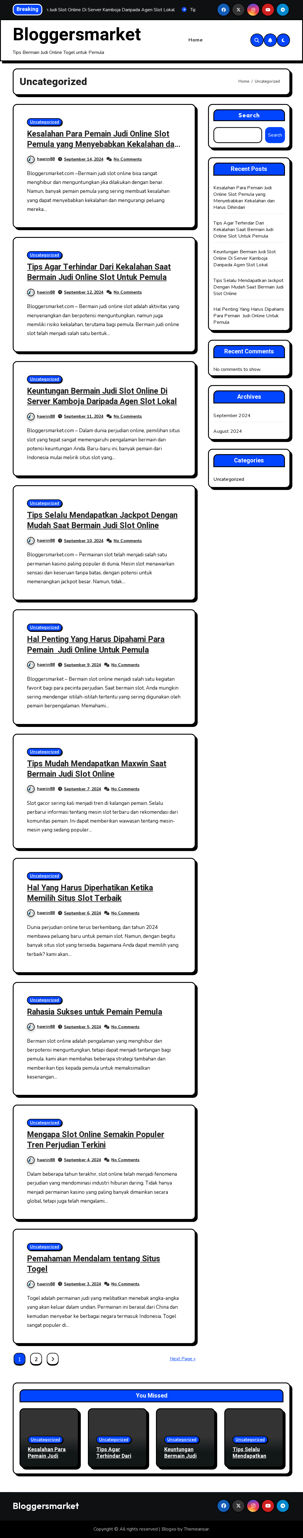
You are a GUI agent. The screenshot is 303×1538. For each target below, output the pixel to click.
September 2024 (232, 415)
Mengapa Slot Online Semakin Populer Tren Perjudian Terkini (95, 1140)
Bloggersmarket (77, 35)
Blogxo (169, 1529)
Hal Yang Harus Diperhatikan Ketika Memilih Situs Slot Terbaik (90, 893)
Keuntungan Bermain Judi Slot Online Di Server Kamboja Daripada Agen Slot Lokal (102, 396)
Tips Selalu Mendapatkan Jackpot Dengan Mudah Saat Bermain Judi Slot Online (102, 520)
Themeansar (196, 1529)
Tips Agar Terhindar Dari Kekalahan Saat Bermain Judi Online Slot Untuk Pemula (99, 272)
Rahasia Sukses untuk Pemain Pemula (94, 1012)
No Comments (128, 159)
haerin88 (46, 159)
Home (195, 40)
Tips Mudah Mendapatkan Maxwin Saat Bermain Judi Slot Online (96, 769)
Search (249, 115)
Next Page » (183, 1359)
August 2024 (227, 431)
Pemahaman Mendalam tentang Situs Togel (93, 1264)
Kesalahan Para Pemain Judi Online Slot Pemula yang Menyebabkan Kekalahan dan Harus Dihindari (102, 144)
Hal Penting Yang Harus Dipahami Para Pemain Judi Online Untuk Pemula (96, 645)
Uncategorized (44, 122)
